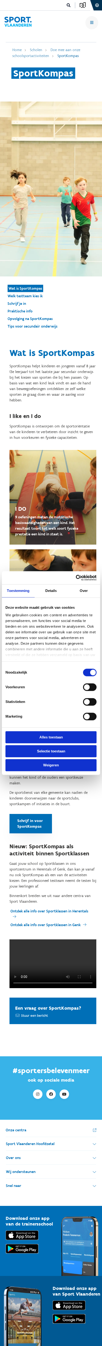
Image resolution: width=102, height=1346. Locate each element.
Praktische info (20, 311)
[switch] (90, 687)
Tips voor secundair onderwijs (32, 326)
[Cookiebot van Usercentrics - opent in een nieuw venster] (76, 578)
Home (17, 50)
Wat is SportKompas (25, 288)
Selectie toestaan (51, 751)
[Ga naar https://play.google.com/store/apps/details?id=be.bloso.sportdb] (69, 1324)
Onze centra (16, 1130)
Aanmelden (82, 5)
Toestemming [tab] (18, 591)
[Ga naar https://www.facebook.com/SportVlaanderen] (51, 1094)
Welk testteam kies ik (25, 296)
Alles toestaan (51, 737)
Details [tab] (51, 591)
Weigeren (51, 765)
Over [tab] (84, 591)
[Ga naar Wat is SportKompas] (18, 22)
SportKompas (68, 55)
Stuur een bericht (34, 1015)
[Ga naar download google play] (22, 1254)
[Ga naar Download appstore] (22, 1241)
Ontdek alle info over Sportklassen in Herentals (49, 911)
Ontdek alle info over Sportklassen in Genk (45, 925)
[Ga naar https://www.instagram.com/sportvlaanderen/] (37, 1094)
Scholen (36, 50)
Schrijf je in (17, 303)
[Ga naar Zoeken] (68, 5)
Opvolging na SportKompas (30, 318)
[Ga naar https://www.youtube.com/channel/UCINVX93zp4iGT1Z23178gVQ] (64, 1094)
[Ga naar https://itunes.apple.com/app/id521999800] (69, 1311)
